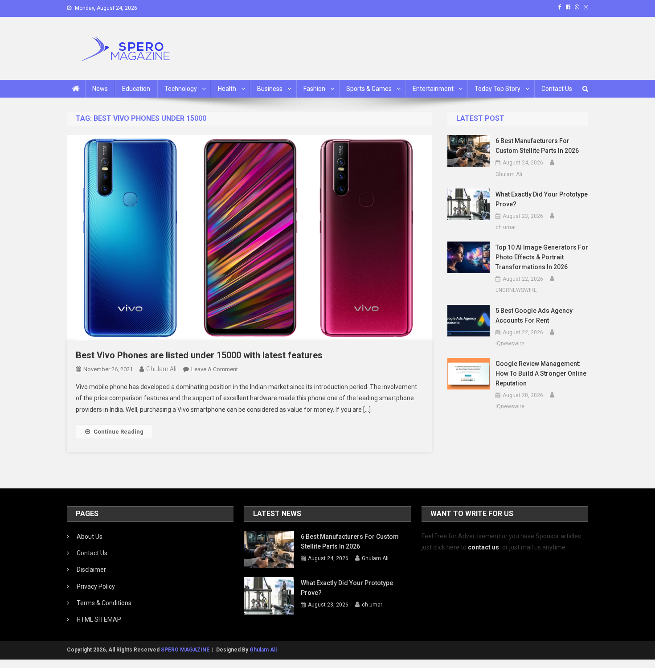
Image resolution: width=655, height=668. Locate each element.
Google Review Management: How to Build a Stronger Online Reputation (540, 373)
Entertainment (433, 88)
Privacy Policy (96, 586)
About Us (89, 536)
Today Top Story (497, 88)
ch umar (505, 227)
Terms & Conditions (104, 603)
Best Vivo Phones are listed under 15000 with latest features (199, 355)
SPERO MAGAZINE (185, 650)
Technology (180, 88)
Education (136, 88)
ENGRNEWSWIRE (516, 290)
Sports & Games (369, 88)
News (100, 88)
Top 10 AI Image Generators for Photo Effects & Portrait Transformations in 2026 (541, 257)
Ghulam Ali (161, 369)
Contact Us (556, 88)
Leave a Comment (214, 369)
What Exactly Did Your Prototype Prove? (541, 199)
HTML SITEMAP (99, 619)
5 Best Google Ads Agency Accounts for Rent (534, 315)
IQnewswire (509, 343)
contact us (483, 547)
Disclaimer (91, 569)
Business (269, 88)
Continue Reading (118, 431)
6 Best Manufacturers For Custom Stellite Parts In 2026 (537, 145)
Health (227, 88)
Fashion (314, 88)
